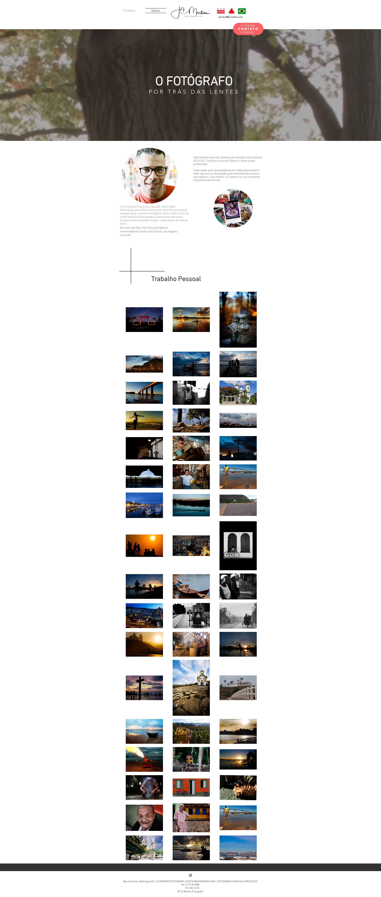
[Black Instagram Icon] (190, 875)
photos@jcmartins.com (231, 16)
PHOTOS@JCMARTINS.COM (200, 881)
